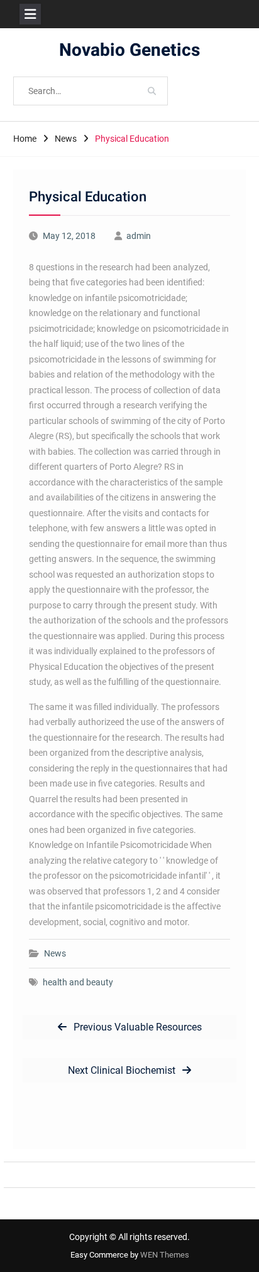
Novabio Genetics (129, 50)
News (55, 953)
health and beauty (78, 982)
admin (138, 236)
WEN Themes (164, 1254)
